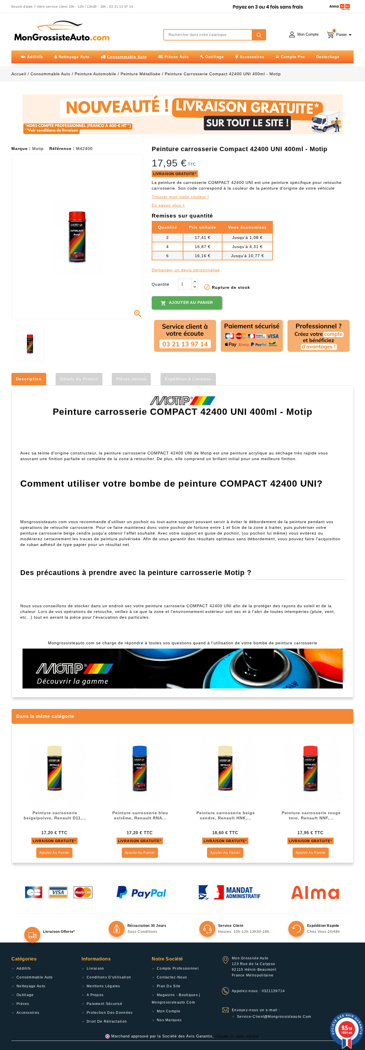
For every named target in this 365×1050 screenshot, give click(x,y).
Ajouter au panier (187, 303)
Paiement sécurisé (104, 1004)
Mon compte (169, 1011)
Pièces (23, 1004)
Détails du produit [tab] (79, 379)
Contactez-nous (172, 977)
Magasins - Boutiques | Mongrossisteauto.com (176, 998)
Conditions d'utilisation (109, 977)
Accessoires (28, 1013)
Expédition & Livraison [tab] (188, 379)
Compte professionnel (178, 968)
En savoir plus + (168, 205)
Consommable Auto (35, 977)
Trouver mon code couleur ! (180, 196)
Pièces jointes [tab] (131, 379)
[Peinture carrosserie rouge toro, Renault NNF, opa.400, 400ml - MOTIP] (310, 769)
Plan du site (169, 986)
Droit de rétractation (107, 1021)
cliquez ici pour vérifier (237, 1036)
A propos (95, 995)
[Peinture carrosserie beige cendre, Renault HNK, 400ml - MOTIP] (225, 769)
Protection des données (110, 1013)
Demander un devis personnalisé (186, 270)
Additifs (24, 968)
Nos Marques (169, 1020)
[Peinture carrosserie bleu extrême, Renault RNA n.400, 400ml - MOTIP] (139, 769)
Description (29, 379)
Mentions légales (103, 986)
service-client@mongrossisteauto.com (274, 1017)
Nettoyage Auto (31, 986)
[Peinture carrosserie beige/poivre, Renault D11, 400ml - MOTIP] (54, 769)
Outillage (25, 995)
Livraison (95, 968)
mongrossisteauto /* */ (61, 30)
